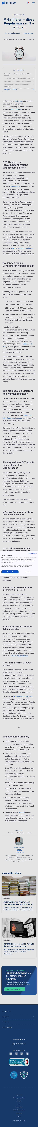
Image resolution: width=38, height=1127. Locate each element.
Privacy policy (32, 553)
